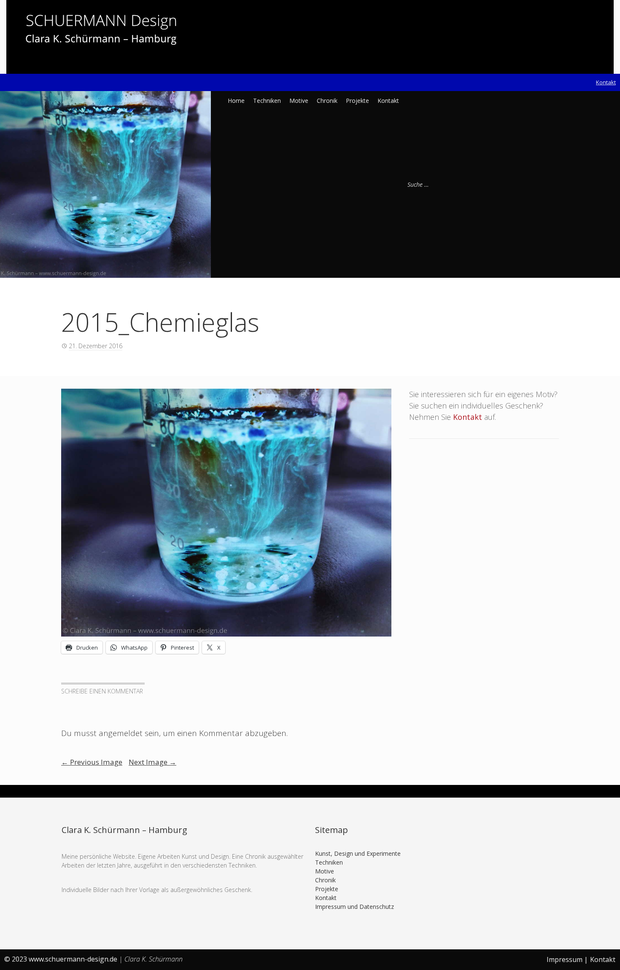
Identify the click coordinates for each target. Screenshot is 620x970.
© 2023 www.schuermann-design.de (61, 959)
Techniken (267, 101)
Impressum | (567, 959)
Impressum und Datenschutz (354, 907)
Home (236, 101)
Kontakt (606, 82)
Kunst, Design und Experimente (358, 853)
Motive (298, 101)
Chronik (327, 101)
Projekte (357, 101)
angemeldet (121, 733)
